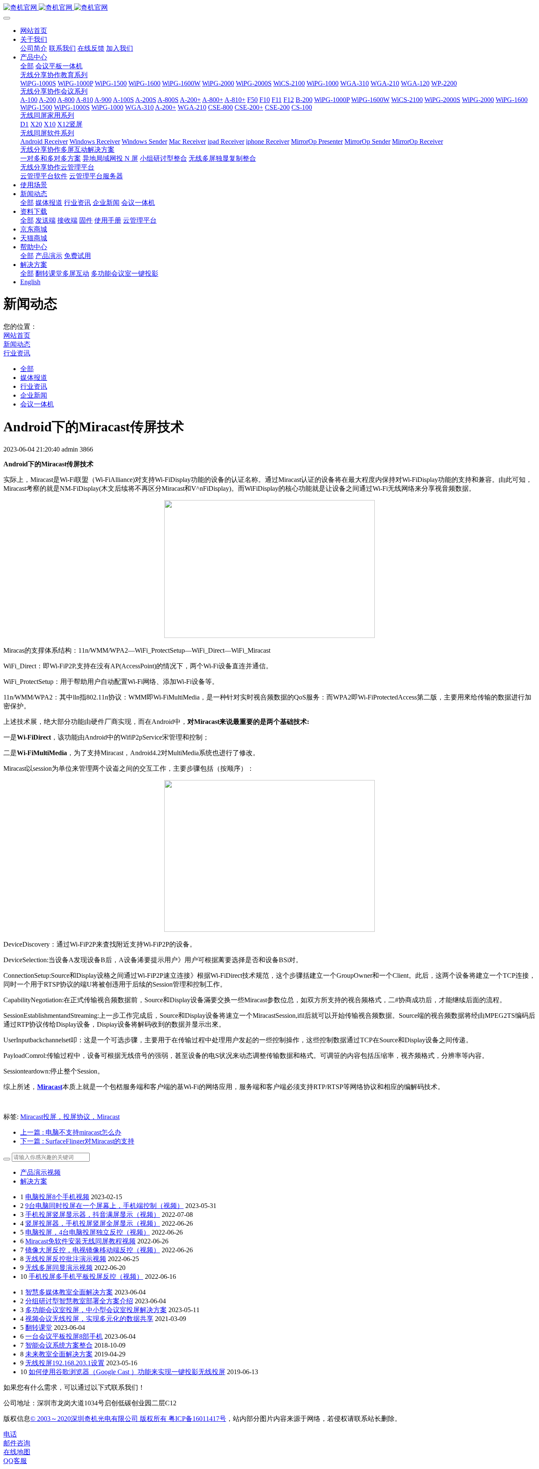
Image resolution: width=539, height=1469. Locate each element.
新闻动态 (16, 344)
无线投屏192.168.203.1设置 (64, 1363)
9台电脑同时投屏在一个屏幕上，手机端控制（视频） (104, 1205)
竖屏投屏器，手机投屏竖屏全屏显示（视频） (92, 1223)
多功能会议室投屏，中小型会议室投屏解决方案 (96, 1309)
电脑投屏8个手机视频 (57, 1196)
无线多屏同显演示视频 (59, 1267)
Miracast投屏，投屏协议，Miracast (70, 1116)
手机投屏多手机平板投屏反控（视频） (86, 1276)
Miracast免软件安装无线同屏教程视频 (80, 1241)
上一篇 (70, 1132)
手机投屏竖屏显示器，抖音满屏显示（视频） (92, 1214)
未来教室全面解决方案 (59, 1354)
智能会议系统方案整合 (59, 1345)
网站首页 (33, 30)
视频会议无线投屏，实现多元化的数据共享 (89, 1318)
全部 (27, 66)
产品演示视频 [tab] (40, 1172)
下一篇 (77, 1141)
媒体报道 (33, 377)
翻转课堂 (38, 1327)
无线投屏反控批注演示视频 (65, 1258)
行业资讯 (16, 353)
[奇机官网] (269, 7)
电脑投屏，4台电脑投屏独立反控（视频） (87, 1232)
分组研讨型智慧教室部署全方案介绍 (79, 1301)
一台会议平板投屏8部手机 (64, 1336)
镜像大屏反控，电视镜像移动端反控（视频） (92, 1250)
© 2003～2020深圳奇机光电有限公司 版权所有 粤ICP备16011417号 (128, 1418)
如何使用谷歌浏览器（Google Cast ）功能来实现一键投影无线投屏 (127, 1371)
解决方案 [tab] (33, 1181)
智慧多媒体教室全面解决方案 (69, 1292)
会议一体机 (37, 404)
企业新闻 (33, 395)
